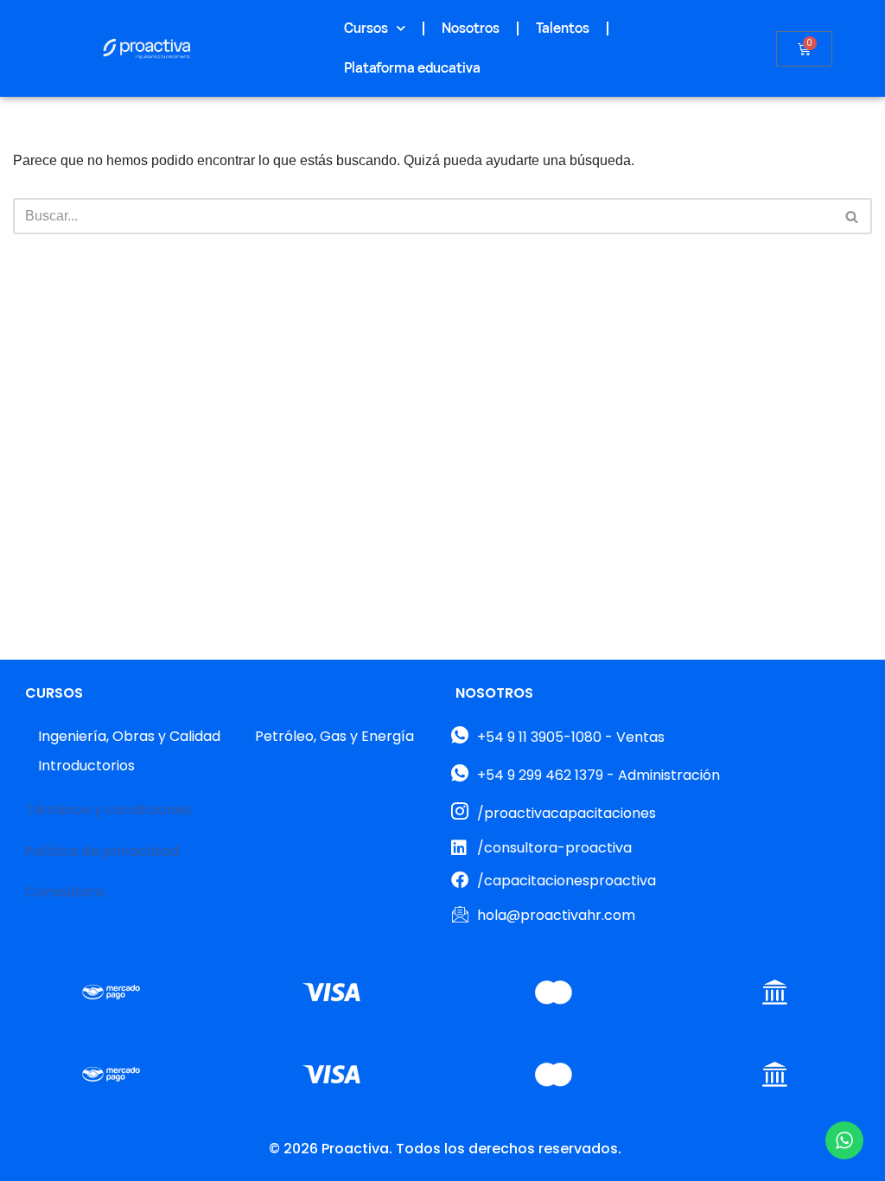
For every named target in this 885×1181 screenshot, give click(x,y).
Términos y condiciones (108, 810)
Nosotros (471, 28)
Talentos (562, 28)
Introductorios (86, 766)
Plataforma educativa (412, 68)
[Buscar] (852, 216)
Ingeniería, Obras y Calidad (129, 736)
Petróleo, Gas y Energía (334, 736)
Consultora (65, 892)
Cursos (366, 28)
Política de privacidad (102, 851)
